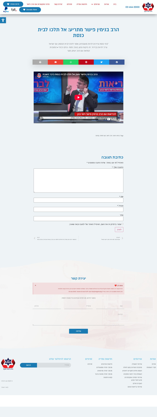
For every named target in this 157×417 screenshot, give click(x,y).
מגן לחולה (103, 136)
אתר (121, 215)
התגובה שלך (117, 167)
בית (114, 4)
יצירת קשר (58, 4)
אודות (106, 4)
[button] (13, 4)
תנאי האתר (4, 387)
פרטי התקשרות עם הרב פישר (38, 4)
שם (121, 196)
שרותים (97, 4)
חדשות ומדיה (82, 4)
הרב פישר (109, 136)
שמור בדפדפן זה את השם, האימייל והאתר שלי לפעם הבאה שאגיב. (95, 224)
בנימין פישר (116, 136)
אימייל (120, 206)
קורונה (97, 136)
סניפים (69, 4)
